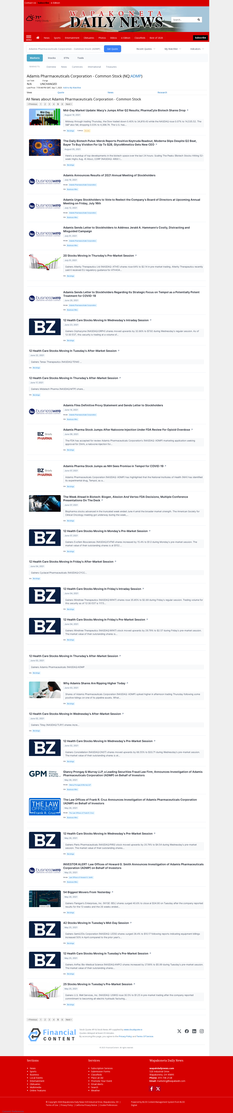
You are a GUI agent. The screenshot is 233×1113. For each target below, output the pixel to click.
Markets (35, 57)
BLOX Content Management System (158, 1102)
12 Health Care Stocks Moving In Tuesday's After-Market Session (74, 350)
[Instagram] (201, 1035)
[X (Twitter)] (179, 1035)
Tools (80, 57)
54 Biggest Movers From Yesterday (88, 892)
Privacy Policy (125, 1036)
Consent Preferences (13, 1111)
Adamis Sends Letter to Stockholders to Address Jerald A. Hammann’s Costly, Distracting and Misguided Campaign (126, 229)
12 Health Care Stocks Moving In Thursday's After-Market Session (75, 378)
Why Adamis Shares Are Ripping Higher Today (95, 683)
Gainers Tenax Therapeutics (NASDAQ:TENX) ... (56, 361)
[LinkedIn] (194, 1035)
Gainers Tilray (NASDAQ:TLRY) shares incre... (55, 725)
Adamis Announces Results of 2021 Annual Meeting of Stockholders (109, 175)
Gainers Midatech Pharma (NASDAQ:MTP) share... (58, 389)
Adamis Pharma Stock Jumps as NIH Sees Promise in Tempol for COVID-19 (114, 466)
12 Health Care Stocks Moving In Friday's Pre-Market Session (105, 619)
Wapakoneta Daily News (73, 1102)
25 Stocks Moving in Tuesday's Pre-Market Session (99, 984)
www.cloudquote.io (133, 1029)
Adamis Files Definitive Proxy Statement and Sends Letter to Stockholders (113, 405)
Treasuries (111, 66)
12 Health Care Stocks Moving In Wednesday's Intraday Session (107, 320)
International (94, 66)
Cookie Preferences (108, 1105)
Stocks (52, 57)
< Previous (32, 104)
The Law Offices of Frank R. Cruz (81, 813)
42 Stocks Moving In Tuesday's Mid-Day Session (97, 923)
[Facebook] (187, 1035)
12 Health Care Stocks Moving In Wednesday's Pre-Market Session (109, 741)
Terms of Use (52, 1105)
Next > (69, 104)
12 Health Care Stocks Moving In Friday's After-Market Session (72, 561)
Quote (61, 92)
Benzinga (70, 131)
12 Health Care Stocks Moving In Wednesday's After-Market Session (76, 713)
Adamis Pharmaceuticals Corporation (82, 185)
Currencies (77, 66)
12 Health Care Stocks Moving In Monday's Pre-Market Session (107, 531)
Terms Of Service (145, 1036)
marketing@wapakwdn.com (171, 1080)
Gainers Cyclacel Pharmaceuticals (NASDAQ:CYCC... (59, 572)
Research (162, 92)
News (64, 66)
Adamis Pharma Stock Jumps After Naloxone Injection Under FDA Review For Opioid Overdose (128, 429)
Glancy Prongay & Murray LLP (80, 785)
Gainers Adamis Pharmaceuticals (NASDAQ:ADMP (58, 667)
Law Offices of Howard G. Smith (81, 877)
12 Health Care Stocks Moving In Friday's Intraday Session (103, 588)
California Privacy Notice (86, 1105)
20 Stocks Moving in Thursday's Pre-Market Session (100, 255)
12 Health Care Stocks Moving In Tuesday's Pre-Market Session (107, 953)
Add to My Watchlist (72, 87)
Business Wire (72, 189)
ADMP (136, 76)
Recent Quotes (144, 48)
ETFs (66, 57)
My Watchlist (171, 48)
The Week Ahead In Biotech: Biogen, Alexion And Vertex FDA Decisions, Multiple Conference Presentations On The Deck (125, 498)
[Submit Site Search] (199, 19)
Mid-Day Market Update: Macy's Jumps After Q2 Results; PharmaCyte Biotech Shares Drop (126, 110)
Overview (51, 66)
